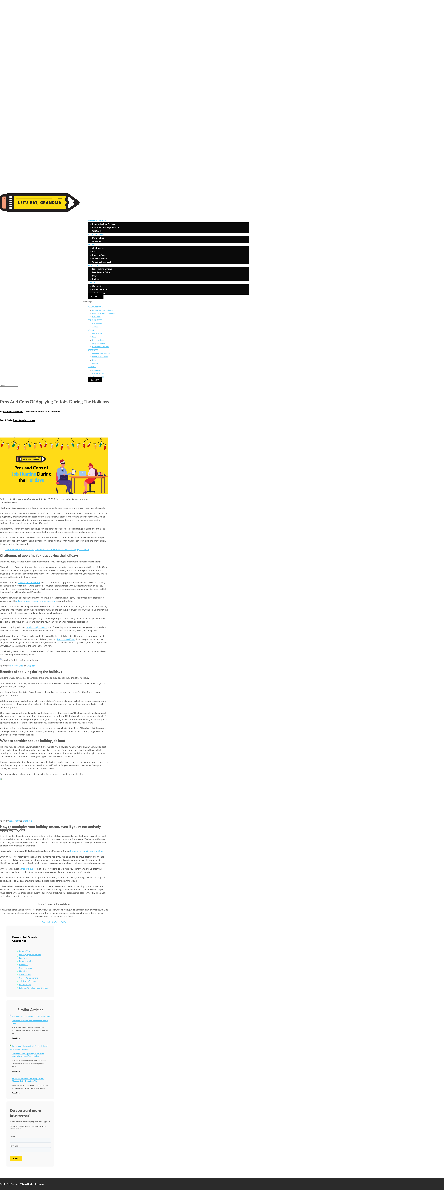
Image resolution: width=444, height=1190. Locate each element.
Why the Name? (99, 258)
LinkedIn (22, 971)
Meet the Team (99, 255)
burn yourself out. (66, 639)
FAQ (94, 251)
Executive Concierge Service (105, 227)
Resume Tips (24, 951)
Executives (23, 964)
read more (16, 1038)
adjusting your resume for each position (36, 600)
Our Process (97, 248)
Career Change (25, 968)
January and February (29, 582)
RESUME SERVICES (95, 307)
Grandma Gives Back (101, 262)
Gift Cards (97, 231)
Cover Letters (25, 974)
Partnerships (98, 237)
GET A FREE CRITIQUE (54, 921)
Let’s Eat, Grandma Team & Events (33, 988)
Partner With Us (99, 289)
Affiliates (96, 241)
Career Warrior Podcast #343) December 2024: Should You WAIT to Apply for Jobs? (47, 549)
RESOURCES (93, 350)
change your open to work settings (86, 851)
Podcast (96, 279)
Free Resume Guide (101, 272)
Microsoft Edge (16, 665)
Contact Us (97, 286)
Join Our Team (98, 293)
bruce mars (14, 820)
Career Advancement (28, 978)
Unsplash (31, 665)
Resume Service (26, 961)
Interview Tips (25, 984)
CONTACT (92, 366)
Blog (94, 275)
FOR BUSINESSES (95, 320)
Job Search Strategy (24, 420)
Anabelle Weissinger (13, 411)
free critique (27, 868)
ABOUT (91, 244)
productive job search (36, 627)
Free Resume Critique (102, 268)
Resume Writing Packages (104, 224)
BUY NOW (96, 296)
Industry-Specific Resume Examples (30, 956)
